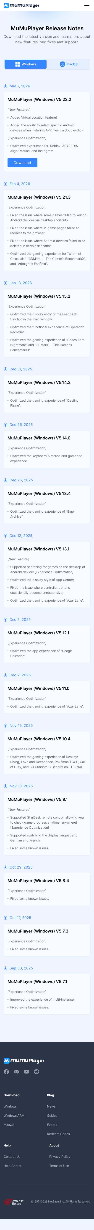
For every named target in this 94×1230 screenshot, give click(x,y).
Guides (52, 1115)
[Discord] (16, 1072)
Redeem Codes (58, 1134)
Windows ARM (14, 1115)
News (51, 1106)
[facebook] (6, 1072)
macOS (9, 1125)
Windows (10, 1106)
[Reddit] (36, 1072)
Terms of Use (59, 1166)
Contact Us (12, 1156)
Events (52, 1125)
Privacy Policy (59, 1156)
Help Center (12, 1166)
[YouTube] (26, 1072)
